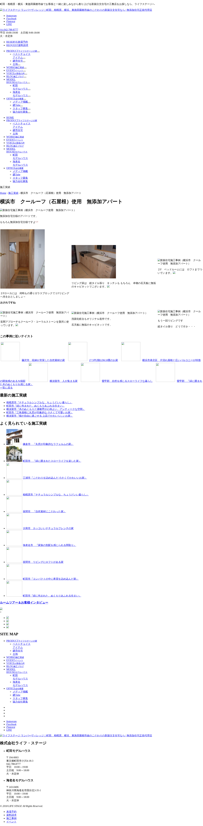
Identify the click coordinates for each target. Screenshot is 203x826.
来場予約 (17, 42)
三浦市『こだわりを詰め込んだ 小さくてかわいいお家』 (55, 477)
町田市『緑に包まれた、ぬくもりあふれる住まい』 (35, 405)
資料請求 (17, 45)
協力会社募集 (20, 111)
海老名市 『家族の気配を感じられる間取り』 (49, 545)
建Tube (16, 105)
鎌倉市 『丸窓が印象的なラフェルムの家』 (48, 444)
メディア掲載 (20, 101)
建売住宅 (18, 60)
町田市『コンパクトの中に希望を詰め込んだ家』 (51, 578)
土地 (15, 64)
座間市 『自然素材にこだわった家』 (44, 511)
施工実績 (13, 193)
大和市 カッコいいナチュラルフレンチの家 (48, 528)
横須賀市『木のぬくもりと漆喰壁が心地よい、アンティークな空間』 (45, 409)
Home (3, 193)
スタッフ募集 (20, 108)
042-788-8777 (9, 29)
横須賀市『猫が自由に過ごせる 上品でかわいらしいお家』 (39, 415)
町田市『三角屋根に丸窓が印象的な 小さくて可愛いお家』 (39, 412)
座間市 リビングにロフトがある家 (43, 562)
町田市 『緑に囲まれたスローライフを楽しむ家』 (52, 461)
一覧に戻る (6, 387)
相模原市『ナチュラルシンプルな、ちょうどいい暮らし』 (39, 402)
